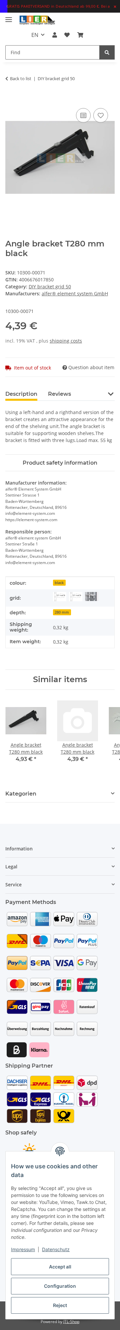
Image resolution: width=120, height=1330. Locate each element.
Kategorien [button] (20, 794)
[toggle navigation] (8, 17)
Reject (60, 1305)
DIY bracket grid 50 (50, 286)
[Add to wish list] (100, 115)
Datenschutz (56, 1249)
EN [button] (34, 35)
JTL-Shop (71, 1321)
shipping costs (66, 341)
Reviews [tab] (59, 394)
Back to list (20, 78)
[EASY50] (75, 596)
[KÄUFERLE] (91, 596)
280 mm (62, 612)
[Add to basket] (10, 99)
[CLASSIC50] (59, 596)
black (59, 582)
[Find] (107, 52)
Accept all (60, 1266)
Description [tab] (21, 394)
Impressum (23, 1249)
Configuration (60, 1286)
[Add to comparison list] (83, 115)
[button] (55, 35)
